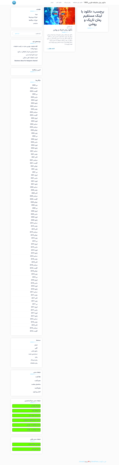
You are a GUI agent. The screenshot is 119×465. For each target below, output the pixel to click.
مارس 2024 (34, 97)
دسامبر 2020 (33, 187)
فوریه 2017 (34, 313)
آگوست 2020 (33, 199)
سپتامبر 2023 (33, 112)
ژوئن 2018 (34, 274)
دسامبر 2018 (33, 256)
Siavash (81, 462)
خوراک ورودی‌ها (33, 17)
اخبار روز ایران (37, 392)
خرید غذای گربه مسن (31, 55)
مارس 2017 (34, 310)
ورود (36, 14)
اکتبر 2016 (34, 325)
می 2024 (34, 94)
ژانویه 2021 (34, 184)
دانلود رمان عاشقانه (77, 3)
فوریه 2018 (34, 286)
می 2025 (34, 85)
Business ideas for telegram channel (26, 61)
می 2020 (34, 208)
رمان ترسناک (67, 3)
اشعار (52, 3)
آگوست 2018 (33, 268)
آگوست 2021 (33, 163)
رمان (36, 357)
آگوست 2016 (33, 331)
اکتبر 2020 (34, 193)
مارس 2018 (34, 283)
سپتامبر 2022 (33, 127)
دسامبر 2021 (33, 151)
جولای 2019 (34, 235)
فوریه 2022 (34, 145)
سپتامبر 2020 (33, 196)
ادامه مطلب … (51, 49)
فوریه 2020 (34, 217)
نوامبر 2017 (34, 295)
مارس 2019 (34, 247)
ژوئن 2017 (34, 301)
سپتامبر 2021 (33, 160)
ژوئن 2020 (34, 205)
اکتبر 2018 (34, 262)
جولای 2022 (34, 130)
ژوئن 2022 (34, 133)
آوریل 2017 (34, 307)
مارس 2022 (34, 142)
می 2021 (34, 172)
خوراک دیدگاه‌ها (33, 20)
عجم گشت (38, 381)
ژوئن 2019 (34, 238)
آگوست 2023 (33, 115)
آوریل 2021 (34, 175)
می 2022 (34, 136)
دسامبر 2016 (33, 319)
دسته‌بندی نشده (33, 354)
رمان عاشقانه (69, 26)
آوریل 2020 (34, 211)
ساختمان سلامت (36, 384)
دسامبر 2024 (33, 88)
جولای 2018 (34, 271)
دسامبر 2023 (33, 106)
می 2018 (34, 277)
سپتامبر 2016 (33, 328)
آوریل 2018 (34, 280)
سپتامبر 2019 (33, 232)
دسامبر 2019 (33, 223)
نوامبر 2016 (34, 322)
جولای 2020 (34, 202)
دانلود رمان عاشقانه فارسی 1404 (95, 2)
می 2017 (34, 304)
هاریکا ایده (38, 388)
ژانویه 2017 (34, 316)
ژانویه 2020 (34, 220)
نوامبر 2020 (34, 190)
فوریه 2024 (34, 100)
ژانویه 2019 (34, 253)
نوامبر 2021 (34, 154)
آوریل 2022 (34, 139)
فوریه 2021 (34, 181)
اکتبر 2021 (34, 157)
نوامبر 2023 (34, 109)
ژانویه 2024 (34, 103)
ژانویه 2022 (34, 148)
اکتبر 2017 (34, 298)
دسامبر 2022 (33, 124)
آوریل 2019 (34, 244)
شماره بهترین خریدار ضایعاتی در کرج (27, 52)
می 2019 (34, 241)
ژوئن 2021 (34, 169)
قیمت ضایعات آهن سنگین (30, 58)
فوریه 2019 (34, 250)
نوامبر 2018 (34, 259)
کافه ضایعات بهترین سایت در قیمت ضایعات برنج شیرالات (25, 47)
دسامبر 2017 (33, 292)
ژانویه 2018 (34, 289)
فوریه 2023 (34, 121)
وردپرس (35, 23)
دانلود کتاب (59, 3)
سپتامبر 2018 (33, 265)
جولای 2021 (34, 166)
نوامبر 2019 (34, 226)
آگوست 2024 (33, 91)
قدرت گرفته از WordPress (99, 462)
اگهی (36, 348)
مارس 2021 (34, 178)
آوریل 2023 (34, 118)
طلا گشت (38, 377)
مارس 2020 (34, 214)
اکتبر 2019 (34, 229)
